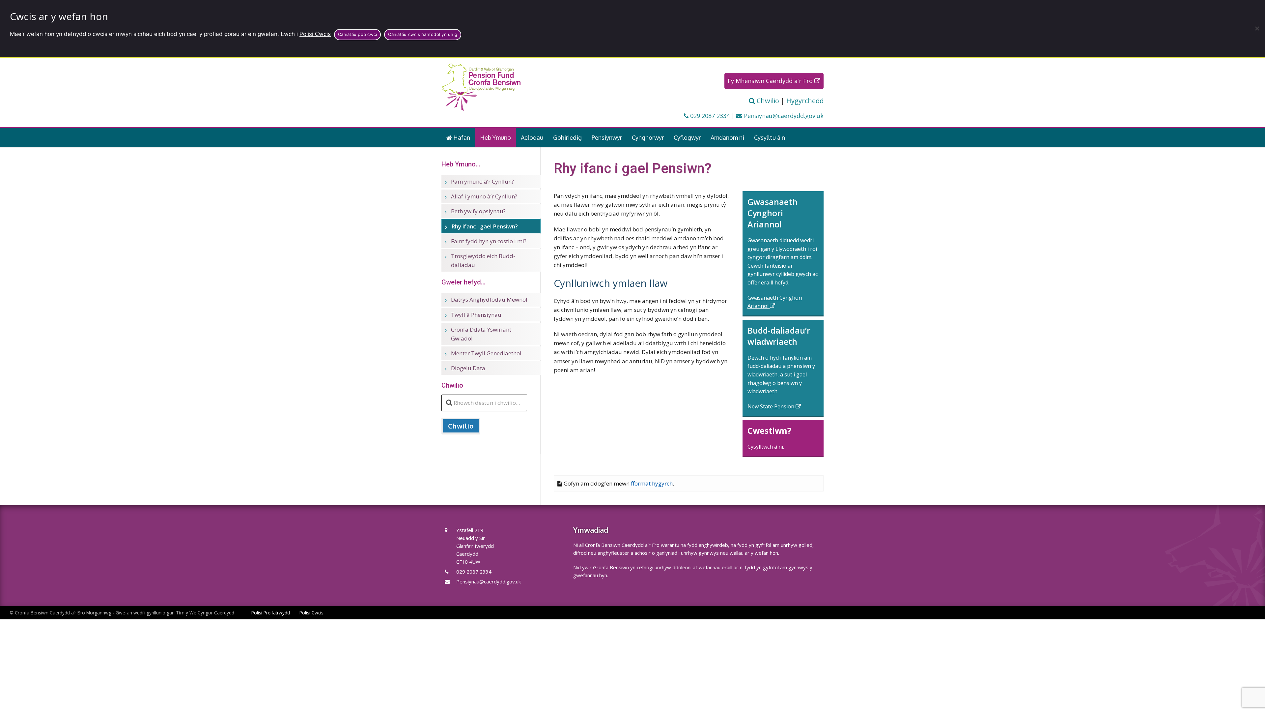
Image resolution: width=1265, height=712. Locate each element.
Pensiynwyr (607, 137)
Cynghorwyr (648, 137)
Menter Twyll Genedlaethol (486, 353)
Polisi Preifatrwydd (270, 612)
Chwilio (767, 100)
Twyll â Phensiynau (476, 314)
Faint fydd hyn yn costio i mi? (488, 241)
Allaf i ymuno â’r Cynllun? (484, 196)
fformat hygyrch (652, 483)
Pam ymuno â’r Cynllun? (482, 181)
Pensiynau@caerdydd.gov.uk (783, 116)
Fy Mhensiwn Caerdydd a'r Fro (771, 81)
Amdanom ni (727, 137)
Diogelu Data (468, 368)
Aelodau (532, 137)
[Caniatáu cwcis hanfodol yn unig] (1256, 28)
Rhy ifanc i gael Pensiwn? (484, 226)
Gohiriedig (567, 137)
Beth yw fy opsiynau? (478, 211)
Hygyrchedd (805, 100)
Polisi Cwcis (315, 34)
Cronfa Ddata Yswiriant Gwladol (481, 334)
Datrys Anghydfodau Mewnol (489, 299)
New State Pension (771, 406)
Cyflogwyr (687, 137)
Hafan (461, 137)
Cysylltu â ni (770, 137)
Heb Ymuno (495, 137)
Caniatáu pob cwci (357, 34)
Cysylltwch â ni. (765, 446)
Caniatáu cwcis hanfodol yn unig (422, 34)
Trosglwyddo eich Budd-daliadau (483, 260)
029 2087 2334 (709, 116)
